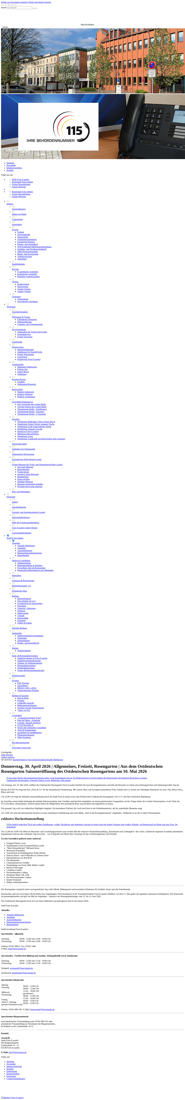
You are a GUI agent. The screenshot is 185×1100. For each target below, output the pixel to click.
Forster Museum (19, 187)
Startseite (10, 163)
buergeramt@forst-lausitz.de (42, 1009)
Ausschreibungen (14, 920)
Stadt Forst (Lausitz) (20, 179)
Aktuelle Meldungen (54, 760)
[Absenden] (34, 8)
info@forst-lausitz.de (17, 949)
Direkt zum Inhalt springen (39, 2)
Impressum (11, 1076)
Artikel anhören (7, 757)
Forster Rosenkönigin (21, 184)
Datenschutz (12, 1071)
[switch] (2, 5)
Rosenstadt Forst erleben (22, 182)
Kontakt (10, 170)
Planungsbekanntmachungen (19, 922)
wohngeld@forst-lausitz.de (21, 968)
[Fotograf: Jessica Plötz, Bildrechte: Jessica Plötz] (92, 827)
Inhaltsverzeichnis (14, 168)
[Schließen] (36, 8)
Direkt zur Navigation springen (14, 2)
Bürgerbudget (12, 924)
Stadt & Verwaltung (28, 760)
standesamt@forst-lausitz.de (24, 973)
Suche (3, 7)
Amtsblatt (11, 917)
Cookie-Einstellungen (16, 1078)
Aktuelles (41, 760)
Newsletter (11, 165)
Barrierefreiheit (13, 1074)
